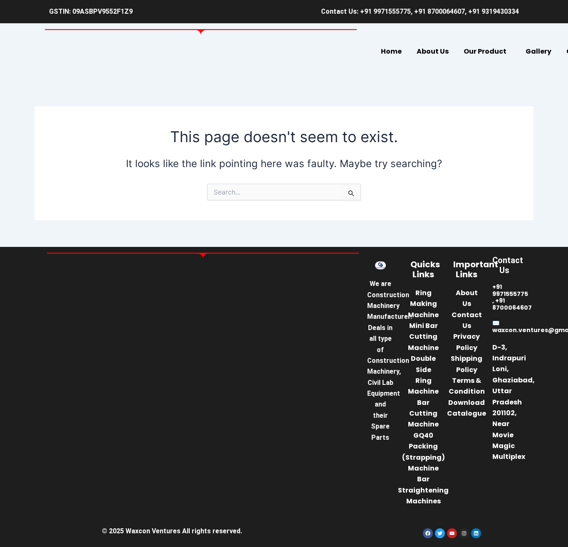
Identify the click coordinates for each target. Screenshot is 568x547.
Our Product (485, 51)
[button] (487, 51)
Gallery (538, 51)
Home (391, 51)
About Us (433, 51)
